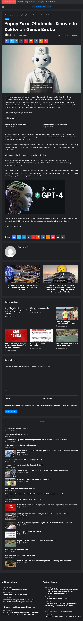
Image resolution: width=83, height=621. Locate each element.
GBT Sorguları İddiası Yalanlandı (38, 345)
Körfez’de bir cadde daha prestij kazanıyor (39, 309)
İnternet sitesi (47, 398)
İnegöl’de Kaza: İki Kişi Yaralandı (55, 124)
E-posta (8, 398)
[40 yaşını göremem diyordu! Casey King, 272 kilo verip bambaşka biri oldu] (10, 525)
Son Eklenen (41, 421)
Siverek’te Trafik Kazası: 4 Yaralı (16, 124)
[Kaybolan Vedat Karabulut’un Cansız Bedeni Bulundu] (67, 335)
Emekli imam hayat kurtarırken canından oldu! (66, 323)
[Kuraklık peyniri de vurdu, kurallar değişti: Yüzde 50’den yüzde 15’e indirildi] (10, 563)
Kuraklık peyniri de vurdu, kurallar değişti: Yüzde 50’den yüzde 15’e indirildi (44, 561)
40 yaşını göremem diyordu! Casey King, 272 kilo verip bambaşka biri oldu (44, 523)
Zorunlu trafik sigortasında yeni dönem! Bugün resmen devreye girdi (42, 470)
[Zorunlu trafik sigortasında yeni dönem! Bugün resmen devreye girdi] (10, 473)
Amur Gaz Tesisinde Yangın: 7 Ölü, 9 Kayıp (20, 555)
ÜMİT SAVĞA (12, 35)
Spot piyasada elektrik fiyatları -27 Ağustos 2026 (23, 499)
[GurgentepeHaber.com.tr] (41, 6)
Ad (6, 390)
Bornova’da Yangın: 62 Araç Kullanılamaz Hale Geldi (24, 465)
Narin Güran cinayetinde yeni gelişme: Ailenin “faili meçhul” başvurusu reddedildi (16, 346)
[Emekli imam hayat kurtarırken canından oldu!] (67, 313)
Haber (15, 15)
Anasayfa (9, 15)
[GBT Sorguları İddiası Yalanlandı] (41, 335)
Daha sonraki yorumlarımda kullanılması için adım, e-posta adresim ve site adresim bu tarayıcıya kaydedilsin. (42, 405)
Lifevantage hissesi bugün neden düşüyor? (20, 488)
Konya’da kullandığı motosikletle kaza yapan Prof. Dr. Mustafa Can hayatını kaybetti (42, 2)
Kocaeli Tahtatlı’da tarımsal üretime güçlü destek (23, 460)
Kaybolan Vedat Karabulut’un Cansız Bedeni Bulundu (67, 345)
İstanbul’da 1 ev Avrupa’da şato (16, 550)
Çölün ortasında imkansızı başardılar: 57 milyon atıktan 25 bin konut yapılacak (34, 494)
